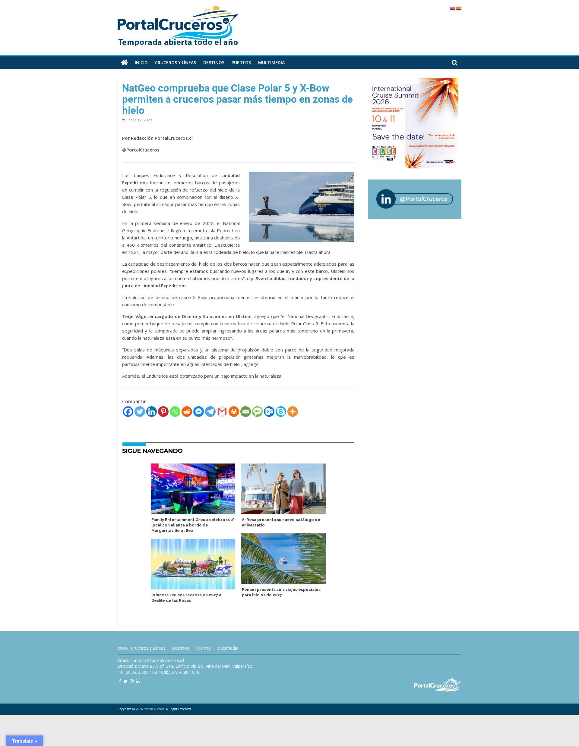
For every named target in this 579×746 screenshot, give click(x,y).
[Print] (234, 411)
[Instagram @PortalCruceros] (132, 681)
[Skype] (281, 411)
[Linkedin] (151, 411)
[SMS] (257, 411)
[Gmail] (222, 411)
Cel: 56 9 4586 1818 (180, 672)
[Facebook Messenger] (198, 411)
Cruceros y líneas (175, 62)
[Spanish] (458, 8)
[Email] (245, 411)
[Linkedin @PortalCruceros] (138, 681)
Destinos (213, 62)
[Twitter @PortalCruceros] (125, 681)
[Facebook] (128, 411)
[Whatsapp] (175, 411)
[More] (292, 411)
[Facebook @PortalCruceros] (120, 681)
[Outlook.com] (269, 411)
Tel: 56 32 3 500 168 (137, 672)
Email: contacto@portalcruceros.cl (151, 660)
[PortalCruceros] (124, 62)
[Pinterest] (163, 411)
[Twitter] (139, 411)
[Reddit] (187, 411)
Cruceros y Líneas (148, 648)
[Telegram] (210, 411)
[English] (452, 8)
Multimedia (271, 62)
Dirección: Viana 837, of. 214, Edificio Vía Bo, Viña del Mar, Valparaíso (185, 666)
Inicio (141, 62)
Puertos (241, 62)
